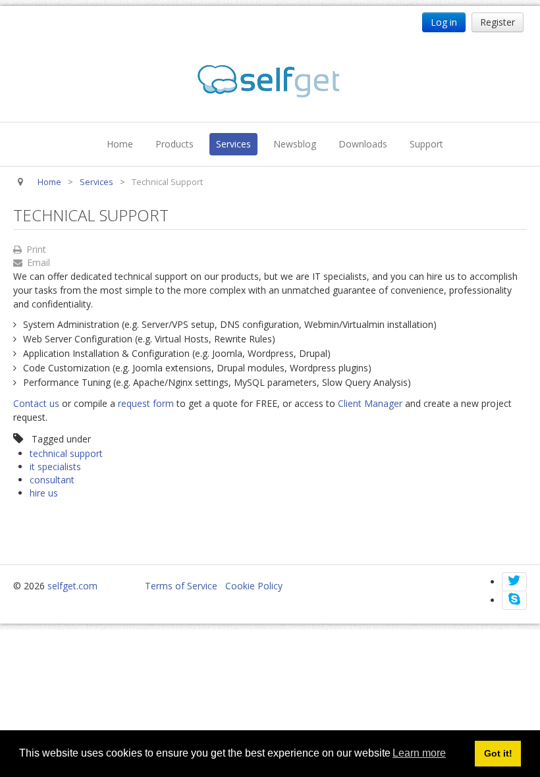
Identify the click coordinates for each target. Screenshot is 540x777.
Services (233, 144)
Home (120, 144)
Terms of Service (181, 585)
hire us (44, 493)
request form (146, 403)
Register (497, 22)
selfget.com (72, 585)
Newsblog (294, 144)
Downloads (362, 144)
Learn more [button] (419, 753)
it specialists (55, 466)
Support (426, 144)
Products (174, 144)
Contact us (36, 403)
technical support (66, 453)
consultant (52, 479)
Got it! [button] (498, 753)
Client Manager (370, 403)
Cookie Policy (254, 585)
